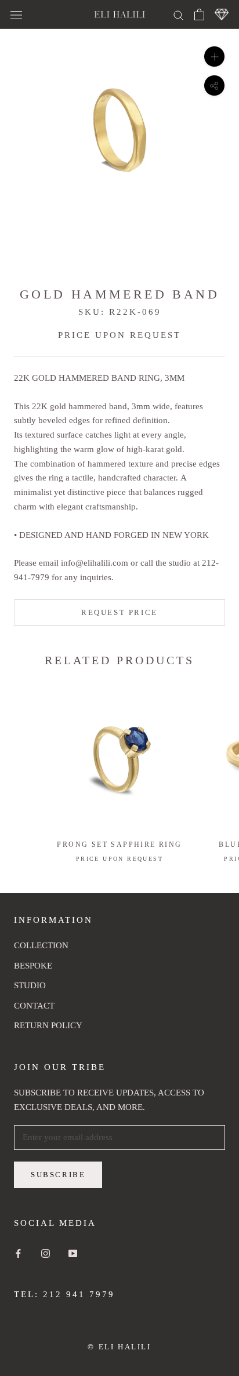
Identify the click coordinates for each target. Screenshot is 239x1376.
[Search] (178, 14)
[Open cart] (199, 14)
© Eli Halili (119, 1346)
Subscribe (58, 1174)
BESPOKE (33, 965)
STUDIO (30, 985)
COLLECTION (41, 945)
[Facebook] (18, 1253)
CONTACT (34, 1005)
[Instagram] (45, 1253)
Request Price (119, 612)
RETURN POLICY (48, 1025)
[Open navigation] (16, 14)
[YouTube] (72, 1253)
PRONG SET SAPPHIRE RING (119, 844)
